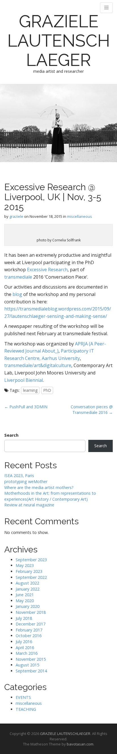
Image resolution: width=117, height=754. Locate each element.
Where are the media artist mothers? (39, 487)
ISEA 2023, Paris (19, 475)
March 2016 (26, 653)
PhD (47, 390)
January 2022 (27, 589)
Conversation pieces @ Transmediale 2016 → (92, 409)
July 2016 (24, 641)
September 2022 (31, 577)
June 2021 (25, 594)
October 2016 (28, 635)
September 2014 (31, 671)
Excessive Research (47, 269)
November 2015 (31, 659)
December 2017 (30, 624)
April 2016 (25, 647)
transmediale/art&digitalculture (37, 365)
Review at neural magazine (29, 505)
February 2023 (29, 571)
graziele (16, 216)
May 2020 (25, 600)
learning (30, 390)
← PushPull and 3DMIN (25, 406)
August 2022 (27, 583)
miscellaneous (79, 216)
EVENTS (23, 697)
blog (17, 294)
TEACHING (26, 709)
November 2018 (31, 612)
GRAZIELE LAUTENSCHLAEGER (58, 40)
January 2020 (27, 606)
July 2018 (24, 618)
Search (11, 435)
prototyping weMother (25, 481)
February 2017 (29, 630)
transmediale (18, 277)
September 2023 (31, 559)
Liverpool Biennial (23, 380)
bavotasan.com (80, 744)
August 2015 (27, 665)
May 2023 (25, 565)
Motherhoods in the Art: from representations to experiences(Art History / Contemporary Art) (50, 496)
